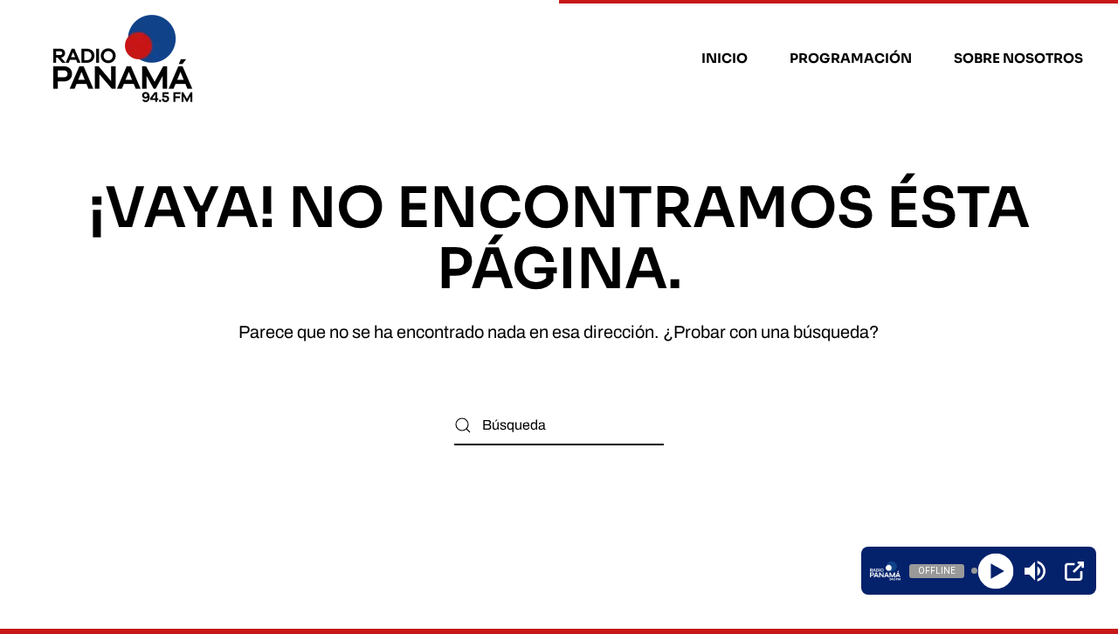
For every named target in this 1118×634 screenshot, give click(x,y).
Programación (851, 58)
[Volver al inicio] (125, 58)
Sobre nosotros (1018, 58)
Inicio (724, 58)
